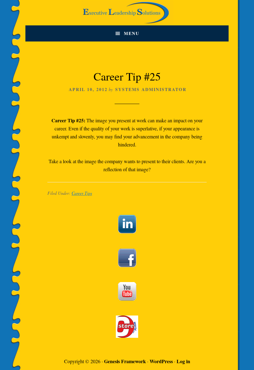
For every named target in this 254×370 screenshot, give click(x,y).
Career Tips (82, 193)
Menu (131, 33)
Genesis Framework (125, 361)
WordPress (161, 361)
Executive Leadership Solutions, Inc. (127, 12)
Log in (183, 361)
